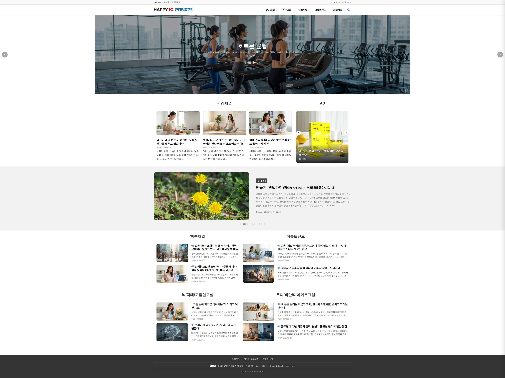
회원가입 (347, 2)
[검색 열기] (348, 10)
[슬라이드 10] (264, 224)
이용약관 (236, 359)
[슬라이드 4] (250, 224)
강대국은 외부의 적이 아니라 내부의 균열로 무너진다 (310, 268)
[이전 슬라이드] (5, 55)
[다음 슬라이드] (500, 55)
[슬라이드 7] (257, 224)
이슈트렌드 (320, 9)
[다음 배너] (346, 133)
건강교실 (286, 9)
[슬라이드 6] (254, 224)
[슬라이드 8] (259, 224)
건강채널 (270, 9)
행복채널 (302, 9)
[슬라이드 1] (240, 224)
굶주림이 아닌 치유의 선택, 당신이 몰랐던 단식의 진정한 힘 (313, 326)
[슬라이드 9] (261, 224)
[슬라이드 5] (252, 224)
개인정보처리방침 (251, 359)
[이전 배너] (298, 133)
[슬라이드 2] (243, 224)
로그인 (338, 2)
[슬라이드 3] (246, 224)
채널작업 (337, 9)
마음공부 (252, 62)
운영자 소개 (268, 359)
